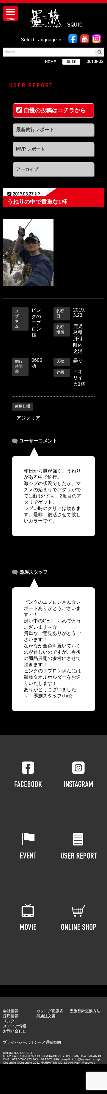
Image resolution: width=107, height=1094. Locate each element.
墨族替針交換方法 (85, 1011)
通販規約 (53, 1042)
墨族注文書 (46, 1016)
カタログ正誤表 (49, 1011)
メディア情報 (14, 1026)
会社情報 (10, 1011)
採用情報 (10, 1016)
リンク (9, 1021)
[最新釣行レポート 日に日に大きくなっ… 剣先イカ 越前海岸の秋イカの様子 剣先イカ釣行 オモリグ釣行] (53, 129)
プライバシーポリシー (22, 1042)
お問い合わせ (14, 1031)
